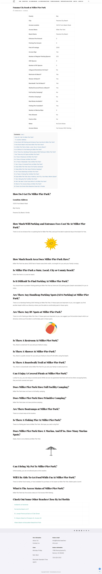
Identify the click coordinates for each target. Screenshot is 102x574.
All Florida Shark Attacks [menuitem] (43, 1)
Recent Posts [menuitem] (25, 1)
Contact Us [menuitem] (80, 1)
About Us (35, 540)
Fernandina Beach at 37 (21, 509)
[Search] (88, 1)
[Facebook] (74, 530)
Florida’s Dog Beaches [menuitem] (54, 1)
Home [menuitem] (20, 1)
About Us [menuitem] (75, 1)
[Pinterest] (86, 530)
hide (22, 134)
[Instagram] (79, 530)
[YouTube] (81, 530)
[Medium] (88, 530)
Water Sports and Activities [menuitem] (66, 1)
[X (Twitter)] (76, 530)
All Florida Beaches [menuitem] (33, 1)
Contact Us (36, 543)
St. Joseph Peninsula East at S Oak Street (27, 513)
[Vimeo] (83, 530)
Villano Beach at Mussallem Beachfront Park (27, 522)
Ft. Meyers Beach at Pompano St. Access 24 (27, 518)
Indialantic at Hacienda (21, 504)
